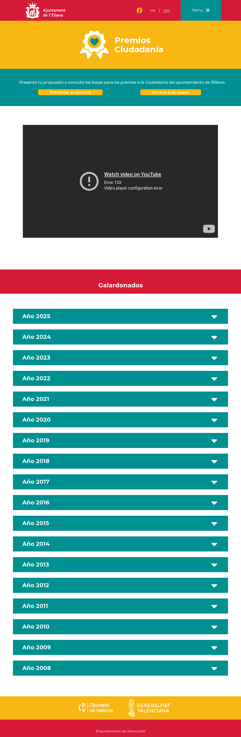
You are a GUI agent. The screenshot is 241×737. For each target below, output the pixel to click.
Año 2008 (36, 668)
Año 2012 (35, 585)
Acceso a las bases (170, 92)
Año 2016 (35, 502)
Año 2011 (35, 605)
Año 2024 (36, 336)
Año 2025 (36, 316)
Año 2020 (36, 419)
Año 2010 (35, 626)
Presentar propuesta (70, 92)
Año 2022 (36, 378)
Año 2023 (36, 357)
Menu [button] (198, 10)
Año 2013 (35, 564)
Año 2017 (35, 481)
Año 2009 (36, 647)
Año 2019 (35, 440)
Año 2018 (35, 461)
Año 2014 (36, 543)
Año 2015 (35, 523)
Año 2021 (35, 399)
